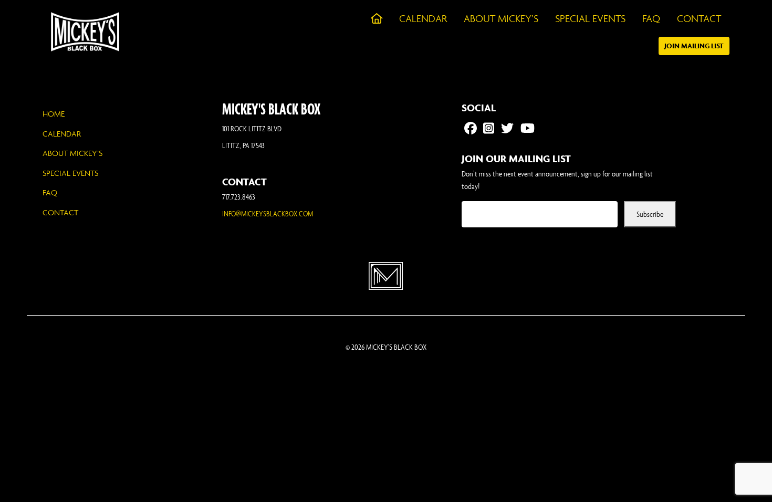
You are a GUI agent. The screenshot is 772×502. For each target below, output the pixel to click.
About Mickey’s (72, 153)
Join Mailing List (694, 45)
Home (54, 114)
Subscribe (650, 214)
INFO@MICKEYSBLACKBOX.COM (267, 213)
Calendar (62, 134)
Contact (60, 212)
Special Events (70, 173)
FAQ (50, 192)
